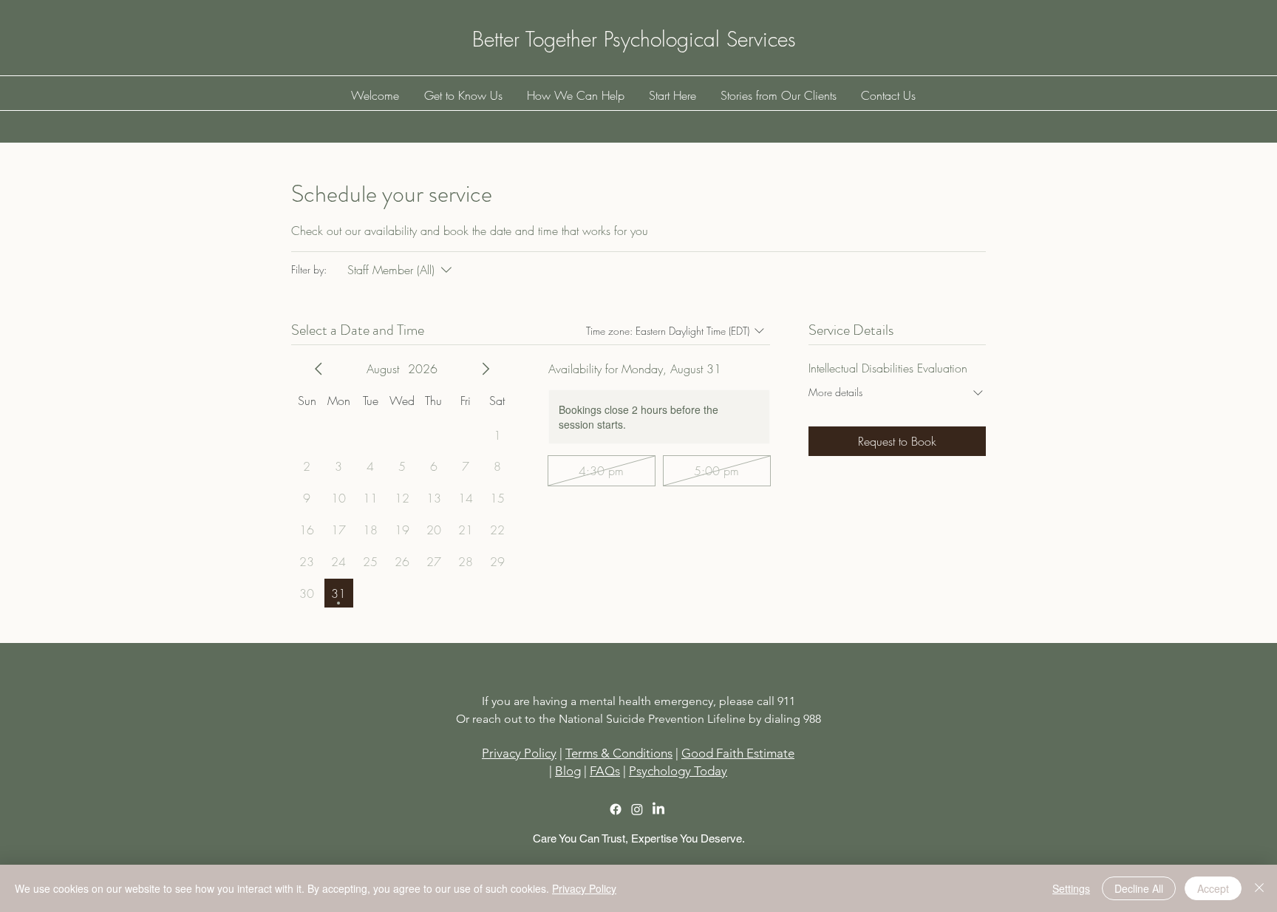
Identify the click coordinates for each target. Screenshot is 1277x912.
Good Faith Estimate (737, 753)
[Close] (1259, 888)
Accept (1213, 888)
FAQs (605, 770)
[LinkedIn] (658, 809)
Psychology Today (678, 770)
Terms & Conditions (618, 753)
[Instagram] (637, 809)
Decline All (1138, 888)
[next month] (485, 369)
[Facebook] (615, 809)
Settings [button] (1071, 888)
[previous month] (318, 369)
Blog (568, 770)
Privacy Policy (584, 888)
